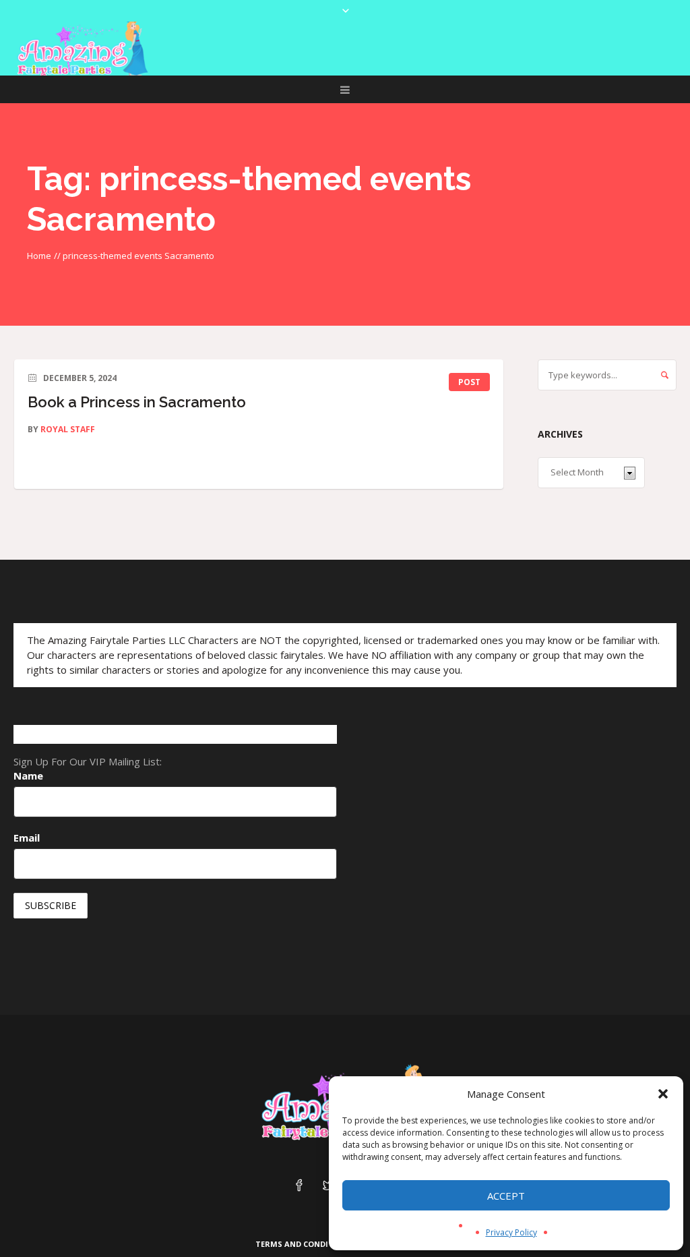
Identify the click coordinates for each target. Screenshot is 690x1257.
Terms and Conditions (304, 1244)
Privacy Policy (511, 1232)
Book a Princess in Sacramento (137, 402)
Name (28, 775)
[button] (663, 1094)
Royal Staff (67, 429)
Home (39, 256)
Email (26, 837)
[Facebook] (299, 1186)
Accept (506, 1195)
